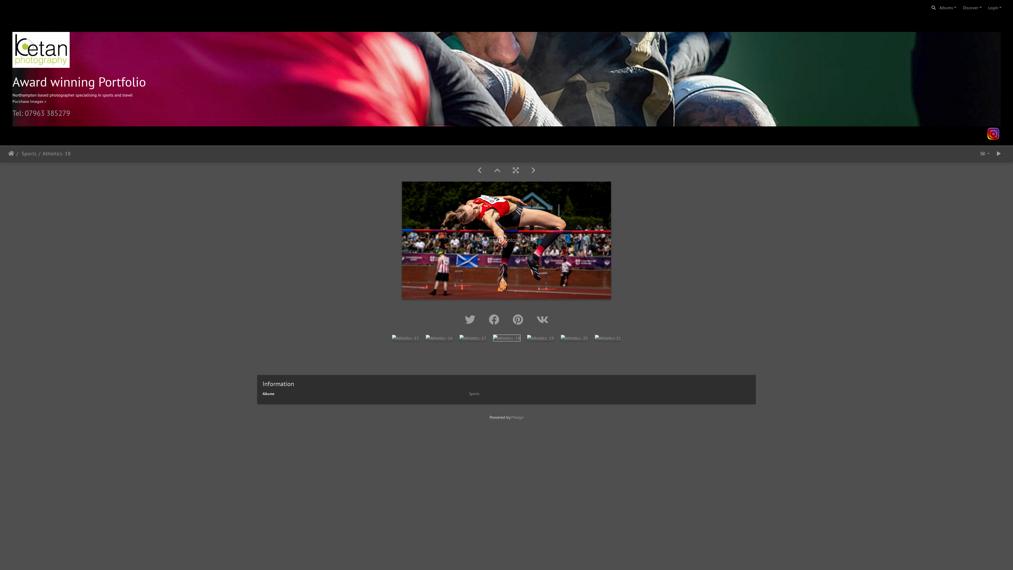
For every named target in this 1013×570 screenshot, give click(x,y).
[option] (405, 337)
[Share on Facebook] (496, 319)
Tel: (18, 113)
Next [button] (628, 351)
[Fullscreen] (515, 170)
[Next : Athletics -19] (533, 170)
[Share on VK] (542, 319)
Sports (28, 153)
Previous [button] (384, 351)
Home (11, 154)
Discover (970, 7)
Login (993, 7)
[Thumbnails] (497, 170)
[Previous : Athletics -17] (479, 170)
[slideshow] (999, 153)
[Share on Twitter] (472, 319)
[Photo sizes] (985, 153)
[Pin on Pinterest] (519, 319)
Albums (946, 7)
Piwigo (517, 417)
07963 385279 (47, 113)
